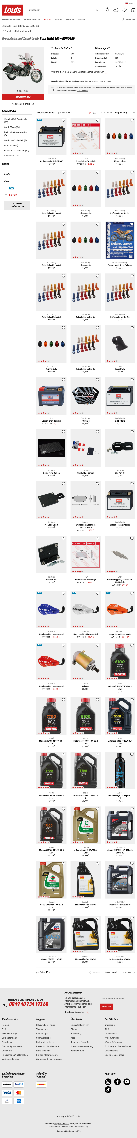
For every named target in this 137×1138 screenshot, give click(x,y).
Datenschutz (111, 1033)
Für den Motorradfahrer (47, 1055)
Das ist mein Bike (23, 97)
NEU (12, 188)
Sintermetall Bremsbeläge (85, 579)
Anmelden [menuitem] (130, 20)
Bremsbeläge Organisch (86, 161)
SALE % (13, 195)
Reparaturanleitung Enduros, (120, 265)
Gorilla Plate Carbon (51, 473)
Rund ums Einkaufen (80, 1042)
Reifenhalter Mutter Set (51, 213)
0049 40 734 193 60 (28, 1004)
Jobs (73, 1038)
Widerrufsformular (113, 1042)
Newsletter (7, 1042)
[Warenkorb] (132, 10)
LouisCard (7, 1050)
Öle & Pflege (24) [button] (12, 127)
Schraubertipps (43, 1038)
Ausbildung (76, 1033)
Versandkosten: (54, 1127)
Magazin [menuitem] (70, 20)
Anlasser (85, 686)
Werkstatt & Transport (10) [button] (16, 150)
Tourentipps (41, 1029)
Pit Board (86, 421)
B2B (4, 1029)
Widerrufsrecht (112, 1038)
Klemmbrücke (120, 161)
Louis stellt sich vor (80, 1025)
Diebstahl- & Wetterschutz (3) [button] (16, 134)
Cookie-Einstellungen (114, 1055)
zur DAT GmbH (105, 81)
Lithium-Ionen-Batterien (51, 421)
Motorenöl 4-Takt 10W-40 (85, 905)
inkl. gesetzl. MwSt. (61, 1124)
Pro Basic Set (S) (51, 525)
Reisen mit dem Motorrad (48, 1046)
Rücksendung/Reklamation (15, 1055)
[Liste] (94, 112)
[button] (130, 3)
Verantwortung (77, 1050)
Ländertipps (41, 1033)
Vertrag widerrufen (10, 1059)
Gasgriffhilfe (120, 369)
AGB (107, 1029)
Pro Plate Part (51, 579)
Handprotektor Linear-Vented (51, 634)
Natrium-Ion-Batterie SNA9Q (51, 161)
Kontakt (5, 1025)
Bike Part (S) (120, 473)
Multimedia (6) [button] (11, 145)
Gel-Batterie (120, 421)
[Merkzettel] (124, 10)
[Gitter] (90, 112)
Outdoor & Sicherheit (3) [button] (15, 140)
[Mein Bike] (116, 10)
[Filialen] (107, 10)
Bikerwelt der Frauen (45, 1025)
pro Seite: (62, 112)
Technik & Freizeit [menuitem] (32, 20)
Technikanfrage (9, 1033)
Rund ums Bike (43, 1050)
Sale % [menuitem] (47, 20)
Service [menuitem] (81, 20)
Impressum (110, 1025)
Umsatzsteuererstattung (82, 1046)
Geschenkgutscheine (12, 1046)
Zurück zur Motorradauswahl (18, 31)
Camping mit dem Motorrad (49, 1059)
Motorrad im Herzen (45, 1042)
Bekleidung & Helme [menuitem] (11, 20)
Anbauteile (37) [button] (11, 155)
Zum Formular (82, 91)
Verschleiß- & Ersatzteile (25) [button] (15, 120)
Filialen (74, 1029)
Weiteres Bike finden (21, 104)
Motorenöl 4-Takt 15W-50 (119, 959)
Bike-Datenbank (9, 1038)
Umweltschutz (111, 1050)
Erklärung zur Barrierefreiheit (118, 1046)
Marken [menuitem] (58, 20)
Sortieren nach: (107, 112)
